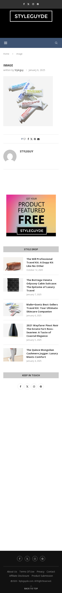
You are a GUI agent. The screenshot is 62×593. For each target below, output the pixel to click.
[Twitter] (28, 4)
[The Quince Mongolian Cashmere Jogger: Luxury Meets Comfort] (13, 355)
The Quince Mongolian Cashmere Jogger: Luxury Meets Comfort (42, 353)
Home (6, 53)
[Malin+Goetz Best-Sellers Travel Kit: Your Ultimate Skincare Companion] (13, 309)
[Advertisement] (32, 31)
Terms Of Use (26, 571)
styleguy (19, 70)
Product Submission (42, 575)
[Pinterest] (38, 4)
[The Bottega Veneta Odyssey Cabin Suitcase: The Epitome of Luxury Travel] (13, 285)
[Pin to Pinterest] (35, 139)
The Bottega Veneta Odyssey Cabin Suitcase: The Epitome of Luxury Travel (41, 285)
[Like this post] (24, 139)
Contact (51, 571)
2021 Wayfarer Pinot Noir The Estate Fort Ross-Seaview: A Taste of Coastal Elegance (42, 330)
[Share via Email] (38, 139)
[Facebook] (23, 4)
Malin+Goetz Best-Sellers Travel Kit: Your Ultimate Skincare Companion (42, 308)
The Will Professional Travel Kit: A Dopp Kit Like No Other (39, 262)
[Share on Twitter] (31, 139)
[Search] (56, 43)
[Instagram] (33, 4)
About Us (12, 571)
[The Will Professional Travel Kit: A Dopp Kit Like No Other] (13, 264)
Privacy (40, 571)
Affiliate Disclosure (19, 575)
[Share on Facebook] (28, 139)
